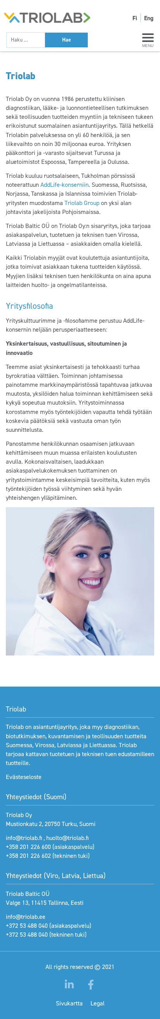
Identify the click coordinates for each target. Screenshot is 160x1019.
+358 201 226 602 (28, 856)
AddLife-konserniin (64, 185)
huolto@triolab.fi (67, 838)
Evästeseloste (24, 777)
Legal (97, 1003)
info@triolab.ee (25, 917)
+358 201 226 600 (28, 847)
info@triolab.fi (24, 838)
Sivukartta (69, 1003)
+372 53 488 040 (27, 926)
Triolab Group (81, 203)
